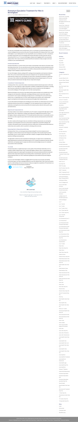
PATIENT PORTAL (72, 3)
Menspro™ (39, 3)
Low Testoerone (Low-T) (64, 218)
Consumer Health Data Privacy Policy (29, 420)
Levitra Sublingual (62, 199)
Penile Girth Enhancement (64, 371)
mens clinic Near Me (63, 330)
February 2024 (62, 67)
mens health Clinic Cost (64, 343)
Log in (60, 406)
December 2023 (62, 69)
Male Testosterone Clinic (64, 272)
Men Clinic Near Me (63, 286)
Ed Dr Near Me (62, 133)
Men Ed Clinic (62, 288)
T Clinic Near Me (62, 392)
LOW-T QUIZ (32, 3)
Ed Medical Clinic (62, 137)
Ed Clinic (61, 129)
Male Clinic (61, 245)
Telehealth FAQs (57, 420)
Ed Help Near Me (62, 135)
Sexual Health (62, 383)
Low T (60, 201)
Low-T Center (62, 243)
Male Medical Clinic (24, 14)
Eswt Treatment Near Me (64, 174)
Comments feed (62, 410)
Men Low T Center (63, 308)
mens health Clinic (62, 340)
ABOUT (54, 3)
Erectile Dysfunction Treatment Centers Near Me (64, 154)
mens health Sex (62, 367)
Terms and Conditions (65, 420)
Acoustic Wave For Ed (63, 78)
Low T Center (62, 206)
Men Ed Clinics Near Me (64, 290)
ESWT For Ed (62, 161)
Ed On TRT (61, 140)
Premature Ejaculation (63, 373)
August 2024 (61, 58)
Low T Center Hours (63, 208)
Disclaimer (45, 420)
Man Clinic (61, 282)
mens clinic (61, 328)
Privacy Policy (50, 420)
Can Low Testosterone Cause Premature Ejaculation (63, 103)
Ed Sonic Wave (62, 142)
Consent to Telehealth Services (15, 420)
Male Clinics (61, 250)
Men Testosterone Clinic (64, 314)
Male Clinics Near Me (63, 252)
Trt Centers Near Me (63, 398)
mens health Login (62, 362)
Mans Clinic (61, 284)
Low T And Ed (62, 204)
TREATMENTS (47, 3)
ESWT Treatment (62, 170)
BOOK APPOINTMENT (62, 3)
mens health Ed (62, 354)
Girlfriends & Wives (63, 180)
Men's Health (62, 322)
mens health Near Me (63, 365)
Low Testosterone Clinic (64, 234)
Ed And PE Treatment (63, 127)
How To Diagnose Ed (63, 182)
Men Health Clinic (63, 302)
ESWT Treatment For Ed (64, 172)
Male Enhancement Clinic (64, 258)
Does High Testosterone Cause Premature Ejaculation (64, 114)
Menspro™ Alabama (63, 369)
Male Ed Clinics (62, 254)
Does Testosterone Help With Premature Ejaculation (64, 123)
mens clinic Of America (64, 332)
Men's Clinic (61, 320)
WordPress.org (62, 412)
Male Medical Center (63, 268)
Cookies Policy (39, 420)
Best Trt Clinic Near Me (64, 97)
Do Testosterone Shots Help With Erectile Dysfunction (63, 109)
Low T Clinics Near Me (64, 212)
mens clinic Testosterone (64, 334)
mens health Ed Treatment (64, 356)
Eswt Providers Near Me (64, 168)
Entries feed (61, 408)
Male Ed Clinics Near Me (64, 256)
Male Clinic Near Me (63, 248)
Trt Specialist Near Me (63, 401)
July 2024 (61, 60)
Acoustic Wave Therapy (64, 80)
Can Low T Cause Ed (63, 99)
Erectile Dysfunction (63, 144)
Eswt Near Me (62, 163)
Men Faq (61, 296)
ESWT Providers (62, 165)
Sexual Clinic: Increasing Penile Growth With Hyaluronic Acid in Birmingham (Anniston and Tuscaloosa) (64, 20)
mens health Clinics (63, 348)
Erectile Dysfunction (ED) (64, 146)
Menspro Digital (12, 14)
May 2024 (61, 62)
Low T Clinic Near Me (63, 210)
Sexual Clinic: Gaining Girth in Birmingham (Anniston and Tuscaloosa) (64, 34)
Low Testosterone (62, 220)
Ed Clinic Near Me (63, 131)
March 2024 (61, 64)
